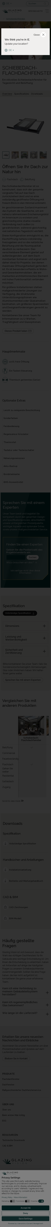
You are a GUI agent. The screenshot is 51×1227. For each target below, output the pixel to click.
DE (10, 50)
